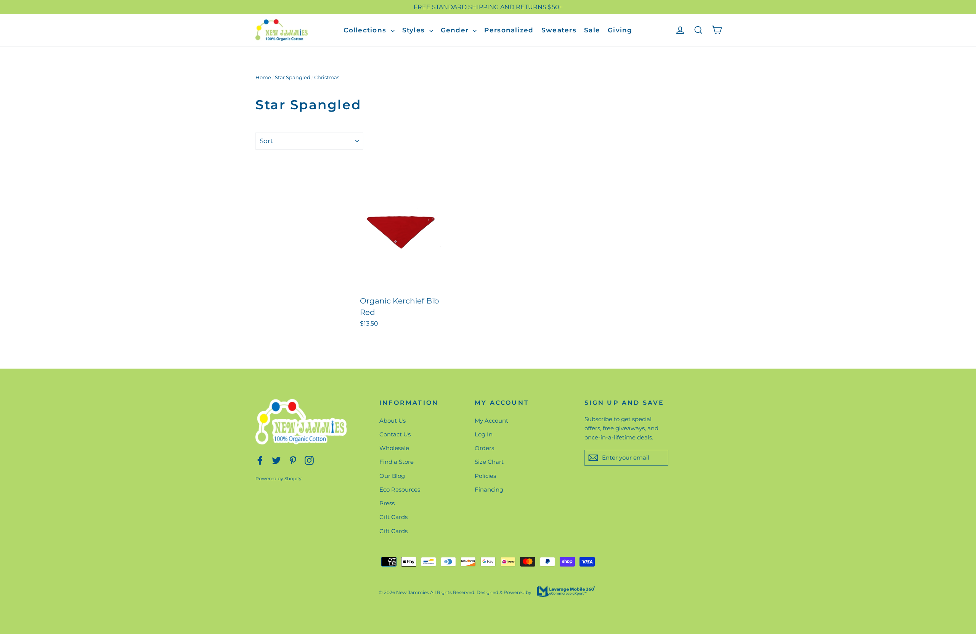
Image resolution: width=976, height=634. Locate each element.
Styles (414, 30)
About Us (392, 420)
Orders (484, 448)
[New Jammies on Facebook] (260, 460)
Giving (620, 30)
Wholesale (394, 448)
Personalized (508, 30)
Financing (489, 489)
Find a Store (396, 461)
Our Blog (392, 475)
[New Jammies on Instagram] (309, 460)
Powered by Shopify (278, 478)
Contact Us (395, 434)
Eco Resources (399, 489)
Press (387, 503)
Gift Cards (393, 517)
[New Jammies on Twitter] (276, 460)
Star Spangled (292, 77)
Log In (484, 434)
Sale (592, 30)
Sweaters (558, 30)
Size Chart (489, 461)
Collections (366, 30)
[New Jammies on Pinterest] (292, 460)
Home (263, 77)
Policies (485, 475)
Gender (456, 30)
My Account (491, 420)
